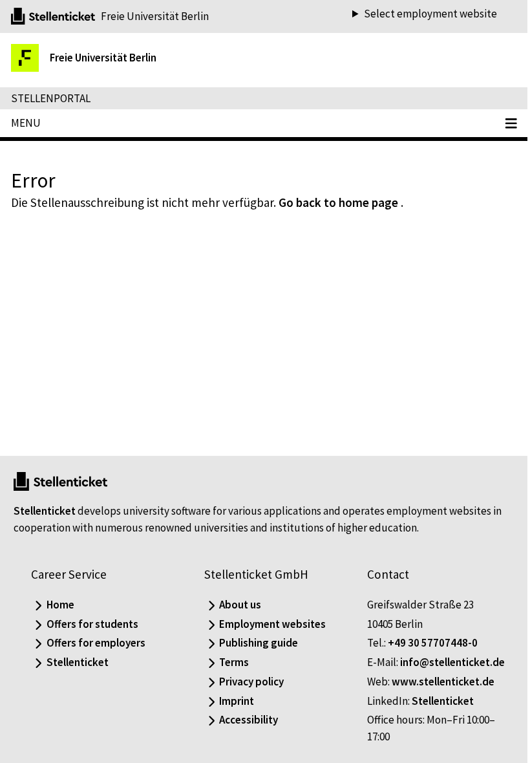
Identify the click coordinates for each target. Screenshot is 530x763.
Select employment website (420, 13)
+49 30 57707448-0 (426, 643)
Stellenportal (50, 98)
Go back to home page (338, 202)
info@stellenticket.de (446, 662)
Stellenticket (45, 511)
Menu (26, 123)
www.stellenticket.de (436, 681)
